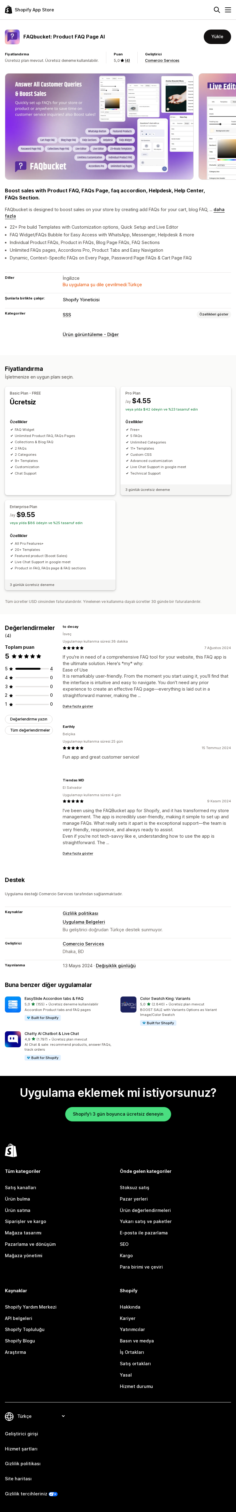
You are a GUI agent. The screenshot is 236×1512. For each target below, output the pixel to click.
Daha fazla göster (78, 706)
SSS (67, 314)
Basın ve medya (137, 1340)
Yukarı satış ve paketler (146, 1221)
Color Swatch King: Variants (165, 998)
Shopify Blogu (20, 1340)
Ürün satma (17, 1210)
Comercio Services (162, 60)
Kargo (126, 1255)
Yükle (217, 36)
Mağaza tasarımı (23, 1232)
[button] (60, 1009)
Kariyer (128, 1318)
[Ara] (217, 10)
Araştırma (15, 1352)
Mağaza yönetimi (23, 1255)
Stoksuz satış (134, 1187)
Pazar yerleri (134, 1198)
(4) (127, 60)
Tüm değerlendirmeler (30, 730)
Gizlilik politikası (80, 913)
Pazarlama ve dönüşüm (30, 1244)
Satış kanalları (20, 1187)
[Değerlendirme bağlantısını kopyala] (82, 626)
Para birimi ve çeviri (141, 1266)
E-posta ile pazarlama (144, 1232)
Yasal (126, 1375)
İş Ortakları (132, 1352)
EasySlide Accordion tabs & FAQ (54, 998)
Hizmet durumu (136, 1386)
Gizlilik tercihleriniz (26, 1493)
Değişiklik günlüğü (116, 965)
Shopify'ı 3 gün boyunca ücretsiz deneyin (118, 1114)
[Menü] (228, 10)
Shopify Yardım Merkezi (31, 1306)
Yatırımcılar (132, 1329)
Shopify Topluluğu (25, 1329)
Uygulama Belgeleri (84, 921)
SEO (124, 1244)
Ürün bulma (17, 1198)
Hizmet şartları (21, 1448)
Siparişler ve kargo (25, 1221)
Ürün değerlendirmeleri (145, 1210)
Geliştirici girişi (21, 1433)
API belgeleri (18, 1318)
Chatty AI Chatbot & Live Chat (52, 1033)
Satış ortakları (135, 1363)
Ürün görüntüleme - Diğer (91, 334)
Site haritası (18, 1478)
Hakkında (130, 1306)
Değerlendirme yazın (28, 719)
